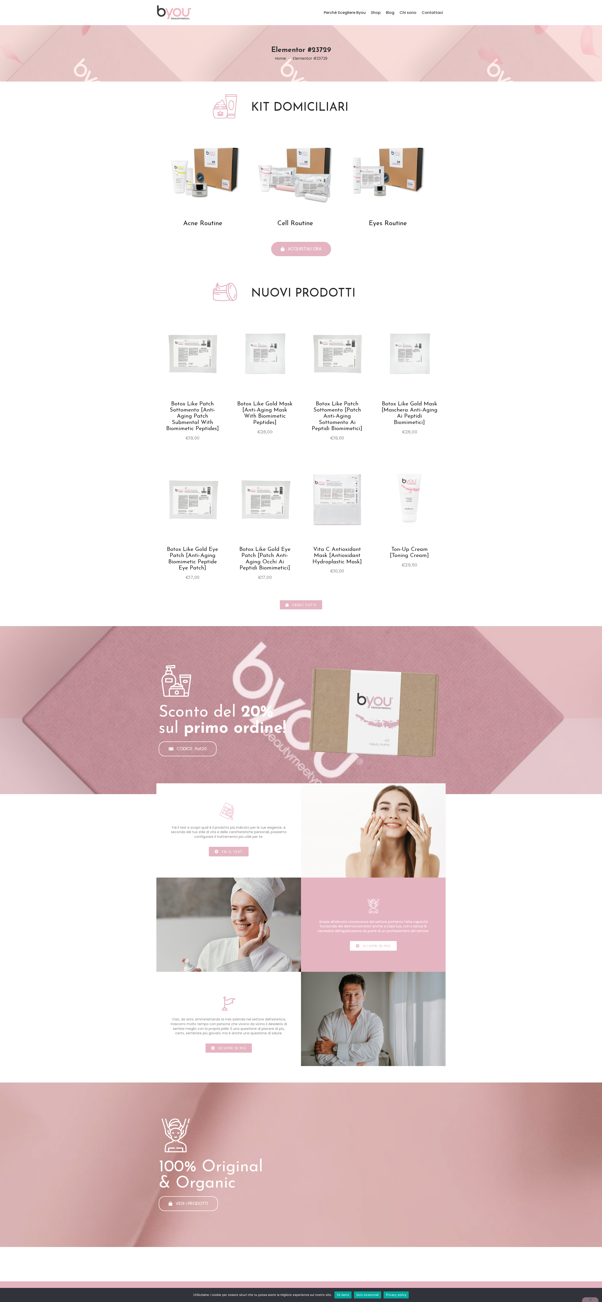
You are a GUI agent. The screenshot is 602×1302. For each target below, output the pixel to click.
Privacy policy (396, 1295)
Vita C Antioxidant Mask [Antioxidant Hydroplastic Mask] (337, 556)
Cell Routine (295, 223)
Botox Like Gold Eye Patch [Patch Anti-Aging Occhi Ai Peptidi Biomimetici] (264, 559)
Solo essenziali (367, 1295)
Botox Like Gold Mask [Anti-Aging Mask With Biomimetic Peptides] (265, 413)
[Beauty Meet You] (199, 12)
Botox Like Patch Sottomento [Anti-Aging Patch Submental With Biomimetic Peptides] (192, 416)
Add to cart (192, 363)
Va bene (343, 1295)
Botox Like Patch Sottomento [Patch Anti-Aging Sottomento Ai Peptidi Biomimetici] (337, 416)
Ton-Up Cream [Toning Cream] (409, 552)
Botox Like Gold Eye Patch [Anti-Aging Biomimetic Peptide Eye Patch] (192, 559)
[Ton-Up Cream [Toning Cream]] (410, 497)
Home (280, 58)
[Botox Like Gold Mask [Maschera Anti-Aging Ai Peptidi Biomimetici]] (410, 352)
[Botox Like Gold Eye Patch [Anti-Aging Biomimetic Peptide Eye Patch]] (192, 497)
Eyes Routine (388, 223)
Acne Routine (202, 223)
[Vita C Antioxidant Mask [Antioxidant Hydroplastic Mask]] (337, 497)
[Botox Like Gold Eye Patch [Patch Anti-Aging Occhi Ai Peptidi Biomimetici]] (265, 497)
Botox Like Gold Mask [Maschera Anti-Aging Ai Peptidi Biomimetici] (409, 413)
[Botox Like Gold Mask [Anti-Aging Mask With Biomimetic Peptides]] (265, 352)
